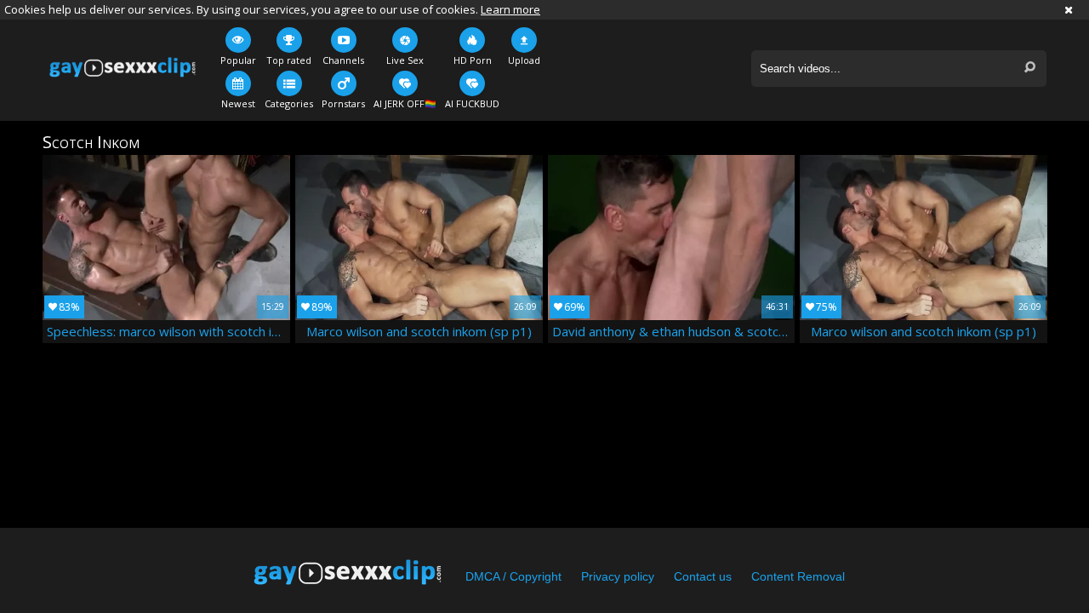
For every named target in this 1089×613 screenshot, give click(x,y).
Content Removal (798, 576)
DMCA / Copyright (513, 576)
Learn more (510, 9)
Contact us (703, 576)
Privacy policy (617, 576)
